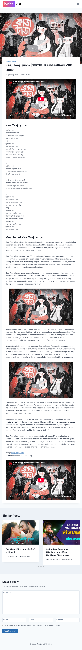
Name (6, 620)
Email (33, 620)
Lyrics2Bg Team (13, 75)
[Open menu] (78, 4)
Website (59, 620)
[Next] (76, 542)
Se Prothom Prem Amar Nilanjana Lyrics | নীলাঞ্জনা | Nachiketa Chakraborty (58, 552)
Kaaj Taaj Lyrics (17, 453)
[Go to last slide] (6, 542)
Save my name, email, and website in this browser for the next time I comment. (33, 625)
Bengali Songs (11, 61)
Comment (7, 593)
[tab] (37, 566)
